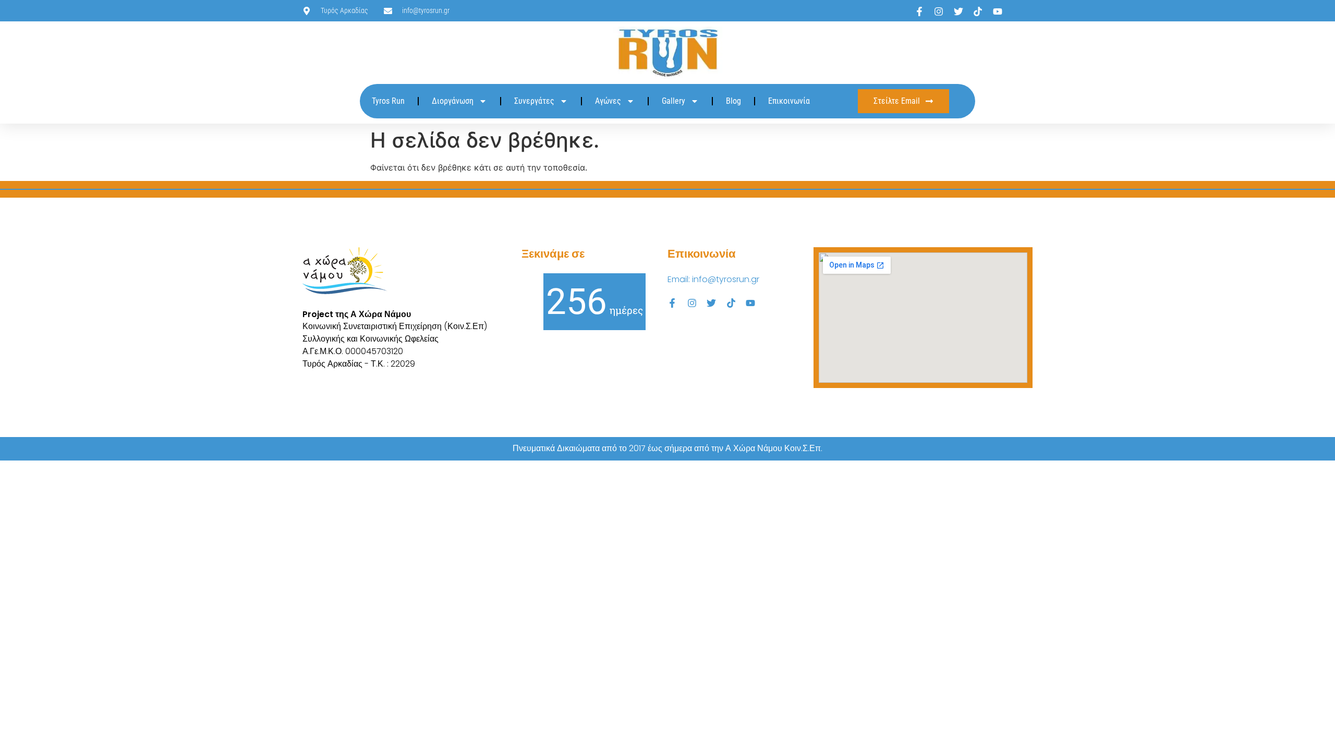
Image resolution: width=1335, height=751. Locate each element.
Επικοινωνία (789, 101)
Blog (733, 101)
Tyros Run (388, 101)
